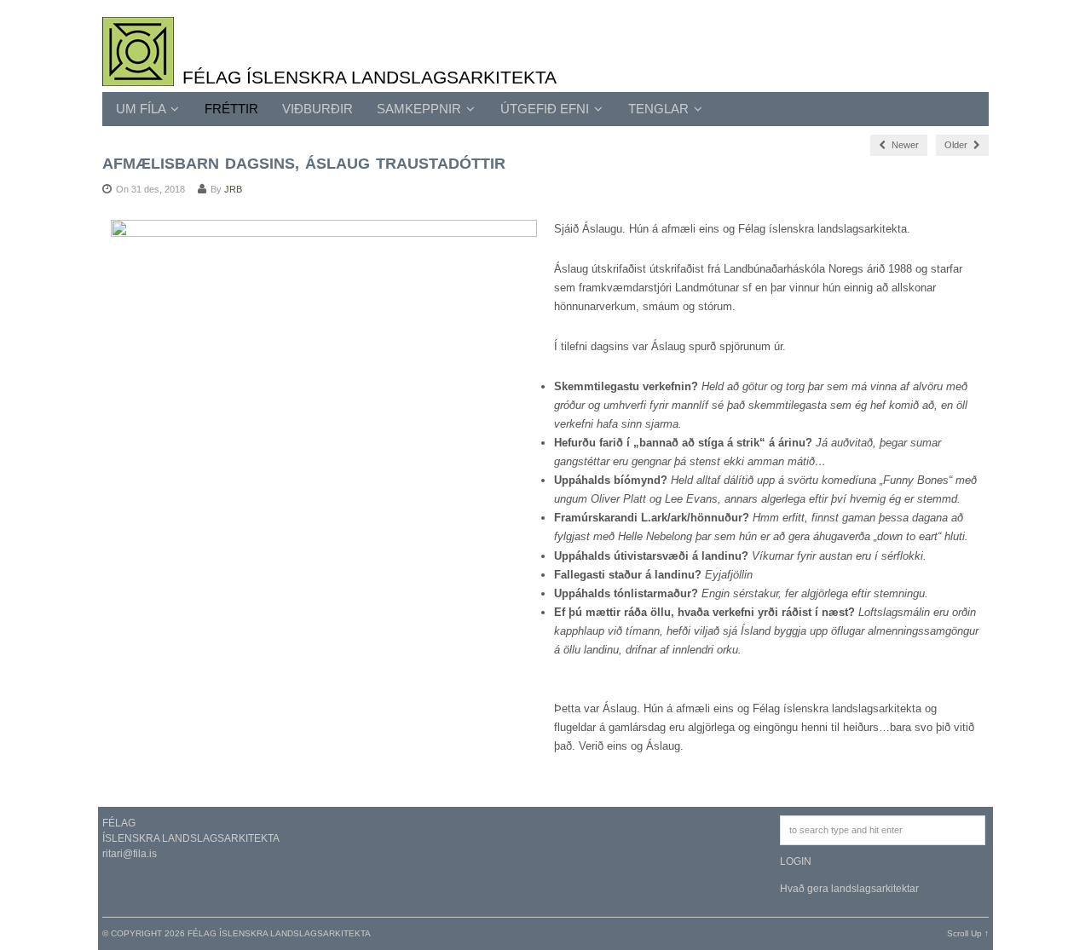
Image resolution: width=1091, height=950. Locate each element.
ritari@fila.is (129, 854)
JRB (233, 189)
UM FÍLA (142, 108)
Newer (904, 145)
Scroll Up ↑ (968, 933)
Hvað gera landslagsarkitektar (849, 889)
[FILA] (138, 76)
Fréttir (231, 108)
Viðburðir (317, 108)
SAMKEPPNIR (421, 108)
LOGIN (795, 861)
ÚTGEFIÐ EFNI (546, 108)
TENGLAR (660, 108)
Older (957, 145)
